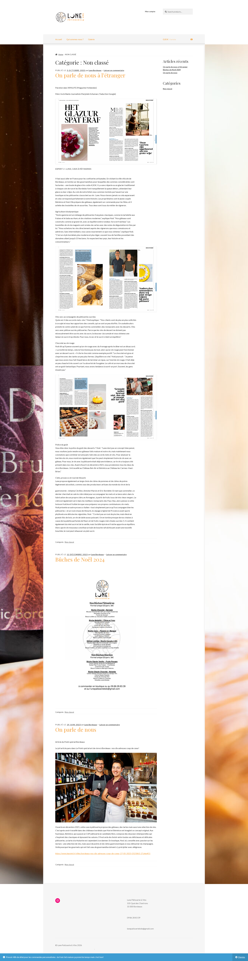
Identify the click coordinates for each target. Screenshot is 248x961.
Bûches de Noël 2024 (80, 559)
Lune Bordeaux (95, 70)
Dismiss (241, 957)
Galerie (91, 39)
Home (60, 54)
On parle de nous (75, 729)
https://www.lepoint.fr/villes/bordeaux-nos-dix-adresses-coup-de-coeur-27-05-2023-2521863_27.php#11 (102, 853)
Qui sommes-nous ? (75, 39)
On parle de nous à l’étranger (90, 75)
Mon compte (150, 11)
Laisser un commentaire (114, 70)
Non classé (69, 542)
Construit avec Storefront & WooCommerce (74, 948)
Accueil (58, 39)
